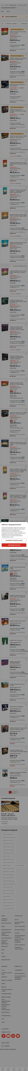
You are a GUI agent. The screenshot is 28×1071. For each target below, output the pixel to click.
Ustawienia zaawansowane (14, 540)
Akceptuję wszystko (14, 545)
